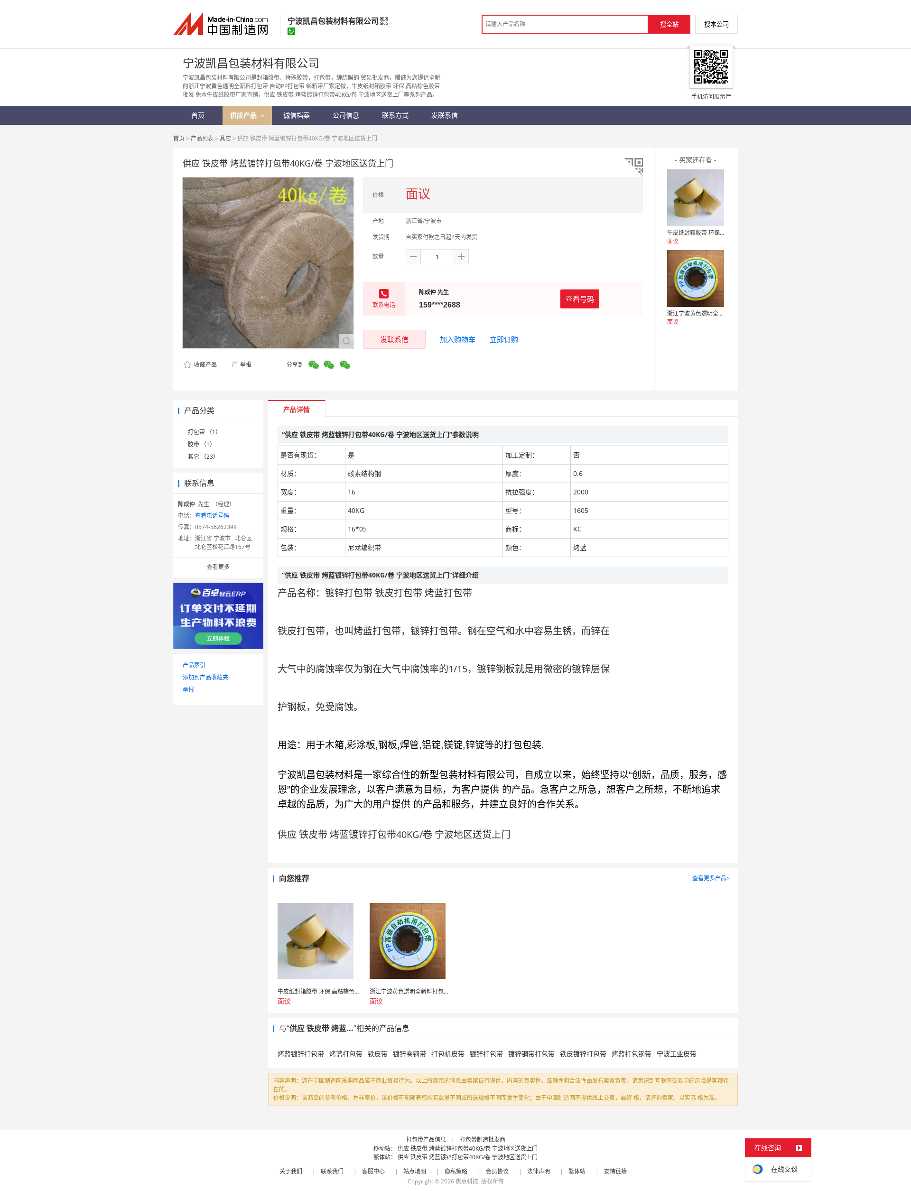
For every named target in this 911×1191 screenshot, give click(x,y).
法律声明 (538, 1171)
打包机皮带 (448, 1053)
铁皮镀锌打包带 (583, 1053)
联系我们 (332, 1171)
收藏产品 (205, 365)
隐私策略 (456, 1171)
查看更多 (218, 567)
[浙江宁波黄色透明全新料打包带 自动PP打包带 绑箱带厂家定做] (695, 278)
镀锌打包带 (486, 1053)
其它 (225, 138)
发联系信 (394, 339)
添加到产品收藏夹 (205, 677)
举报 (245, 365)
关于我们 (290, 1171)
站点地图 (414, 1171)
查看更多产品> (711, 878)
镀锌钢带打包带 (531, 1053)
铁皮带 (378, 1053)
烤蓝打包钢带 (631, 1053)
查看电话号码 (212, 516)
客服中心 (373, 1171)
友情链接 (615, 1171)
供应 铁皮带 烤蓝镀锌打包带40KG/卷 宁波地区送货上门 (468, 1148)
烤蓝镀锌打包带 (301, 1053)
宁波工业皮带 (677, 1053)
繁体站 (577, 1171)
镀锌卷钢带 (409, 1053)
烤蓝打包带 (346, 1053)
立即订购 (504, 339)
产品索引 (194, 665)
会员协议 (497, 1171)
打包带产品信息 (426, 1139)
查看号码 (580, 299)
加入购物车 (457, 339)
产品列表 (202, 138)
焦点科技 (467, 1181)
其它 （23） (203, 457)
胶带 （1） (201, 444)
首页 (179, 138)
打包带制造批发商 (482, 1139)
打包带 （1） (204, 432)
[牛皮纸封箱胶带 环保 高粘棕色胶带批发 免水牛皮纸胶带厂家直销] (695, 197)
